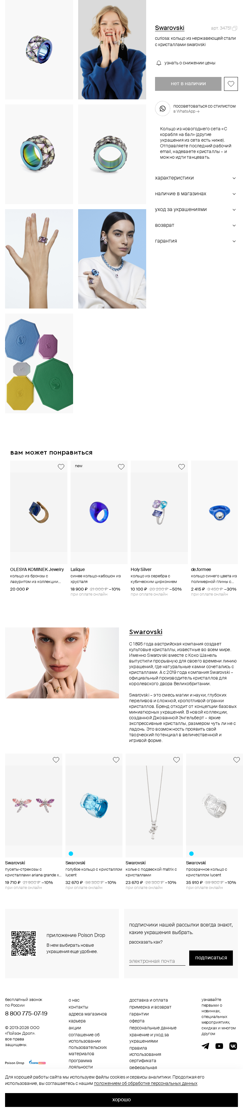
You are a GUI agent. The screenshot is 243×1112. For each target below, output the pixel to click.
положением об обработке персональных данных (145, 1083)
